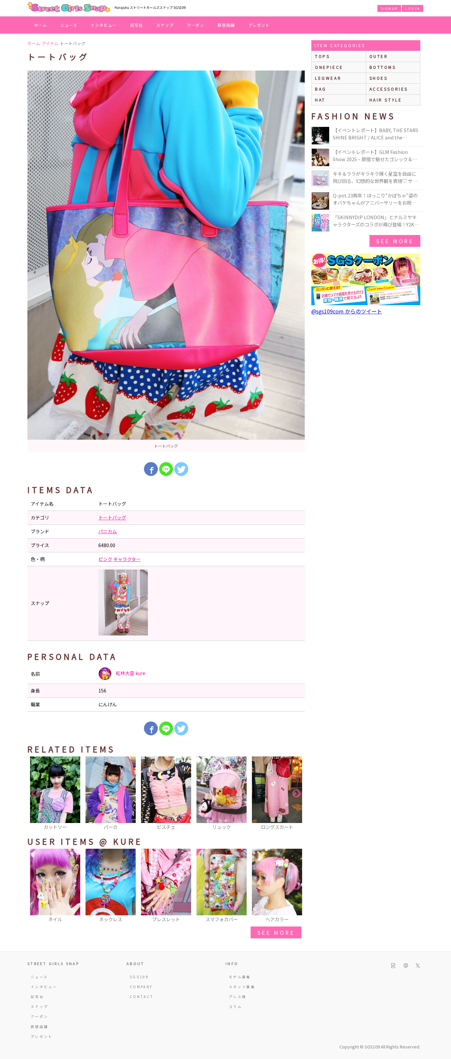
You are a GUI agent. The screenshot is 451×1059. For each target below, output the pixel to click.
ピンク (105, 559)
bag (321, 89)
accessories (388, 89)
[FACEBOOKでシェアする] (151, 469)
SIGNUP (389, 8)
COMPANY (141, 986)
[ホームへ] (68, 8)
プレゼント (259, 25)
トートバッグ (112, 517)
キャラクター (127, 559)
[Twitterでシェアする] (181, 469)
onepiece (329, 67)
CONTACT (142, 996)
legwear (328, 78)
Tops (322, 56)
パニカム (107, 531)
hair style (385, 100)
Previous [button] (36, 794)
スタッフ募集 (242, 986)
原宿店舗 (226, 25)
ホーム (40, 25)
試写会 (136, 25)
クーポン (195, 25)
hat (320, 100)
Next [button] (296, 794)
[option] (166, 261)
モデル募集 (240, 976)
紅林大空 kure (130, 673)
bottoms (382, 67)
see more (276, 932)
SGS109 (139, 976)
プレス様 (237, 996)
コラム (235, 1006)
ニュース (69, 25)
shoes (378, 78)
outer (378, 56)
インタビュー (103, 25)
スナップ (165, 25)
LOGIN (412, 8)
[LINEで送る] (166, 469)
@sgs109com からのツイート (346, 311)
